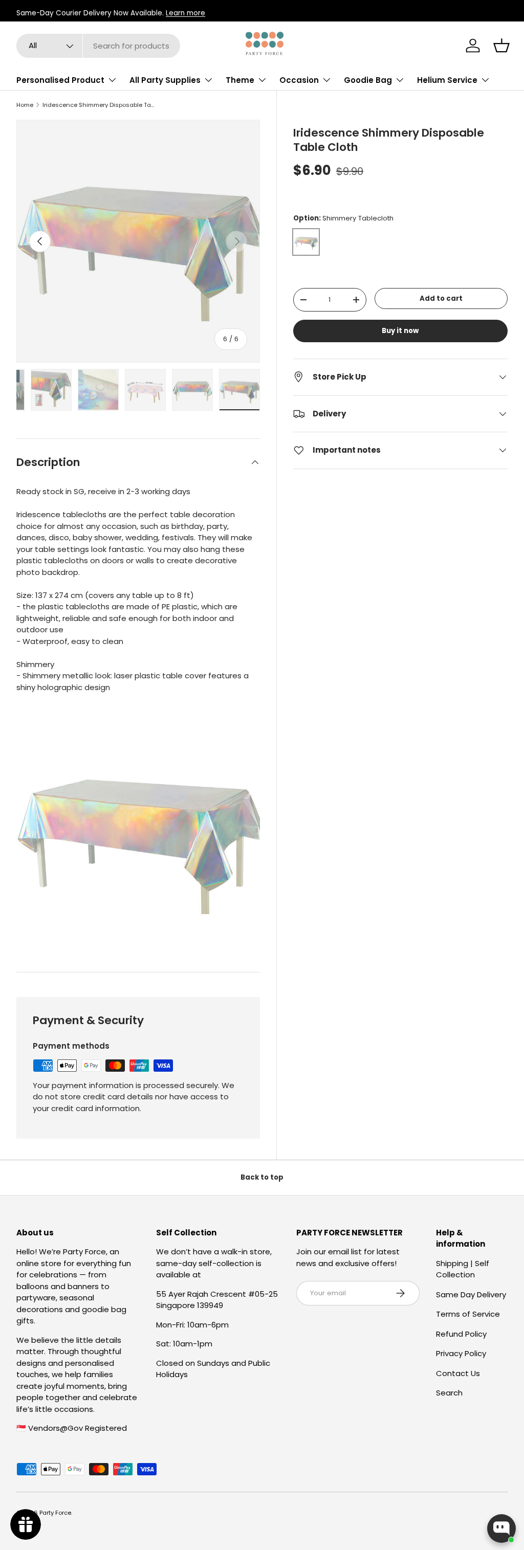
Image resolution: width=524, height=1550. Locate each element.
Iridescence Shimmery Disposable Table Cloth (100, 105)
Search (449, 1392)
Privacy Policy (461, 1353)
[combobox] (98, 46)
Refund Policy (461, 1333)
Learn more (185, 13)
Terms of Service (468, 1314)
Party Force (55, 1513)
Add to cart (441, 298)
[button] (501, 45)
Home (24, 105)
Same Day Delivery (471, 1294)
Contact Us (458, 1373)
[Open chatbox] (501, 1528)
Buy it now (400, 331)
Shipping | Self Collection (462, 1269)
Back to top (262, 1177)
